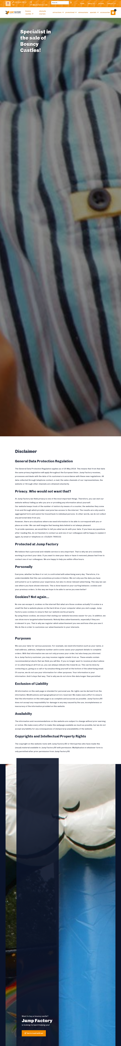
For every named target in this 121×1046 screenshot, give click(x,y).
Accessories (105, 12)
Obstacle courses (42, 12)
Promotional (69, 12)
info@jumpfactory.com (39, 5)
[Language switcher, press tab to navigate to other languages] (8, 3)
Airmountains (83, 12)
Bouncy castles (28, 12)
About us (91, 3)
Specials (93, 12)
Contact (110, 3)
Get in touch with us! (35, 1033)
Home (82, 3)
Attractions (57, 12)
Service (101, 3)
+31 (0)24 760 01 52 (19, 3)
